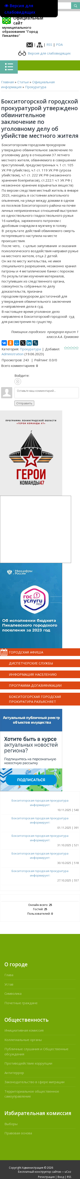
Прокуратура (35, 87)
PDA (59, 44)
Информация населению (33, 674)
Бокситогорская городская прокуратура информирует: (40, 802)
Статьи (23, 82)
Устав (8, 984)
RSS (49, 44)
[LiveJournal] (35, 343)
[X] (23, 343)
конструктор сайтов (48, 1172)
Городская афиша (26, 652)
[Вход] (17, 381)
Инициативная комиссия (24, 1030)
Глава (8, 975)
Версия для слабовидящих (49, 53)
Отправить (24, 403)
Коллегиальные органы (23, 1039)
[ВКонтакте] (4, 343)
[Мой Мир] (16, 343)
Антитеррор (14, 1072)
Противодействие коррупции (28, 1063)
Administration (13, 354)
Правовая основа (18, 1133)
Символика (13, 993)
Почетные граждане (21, 1003)
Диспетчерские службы (31, 663)
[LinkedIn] (29, 343)
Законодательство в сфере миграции (34, 1082)
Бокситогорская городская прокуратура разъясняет (35, 699)
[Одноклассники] (10, 343)
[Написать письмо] (29, 44)
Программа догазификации (35, 685)
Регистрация (46, 1177)
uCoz (68, 1172)
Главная (7, 82)
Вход (61, 1177)
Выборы (11, 1124)
